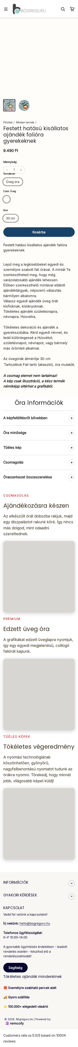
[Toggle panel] (71, 418)
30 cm (10, 218)
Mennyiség (10, 162)
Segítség (15, 968)
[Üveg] (6, 199)
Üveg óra (12, 182)
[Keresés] (63, 9)
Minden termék (25, 122)
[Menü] (5, 9)
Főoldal (7, 122)
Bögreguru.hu (24, 1019)
